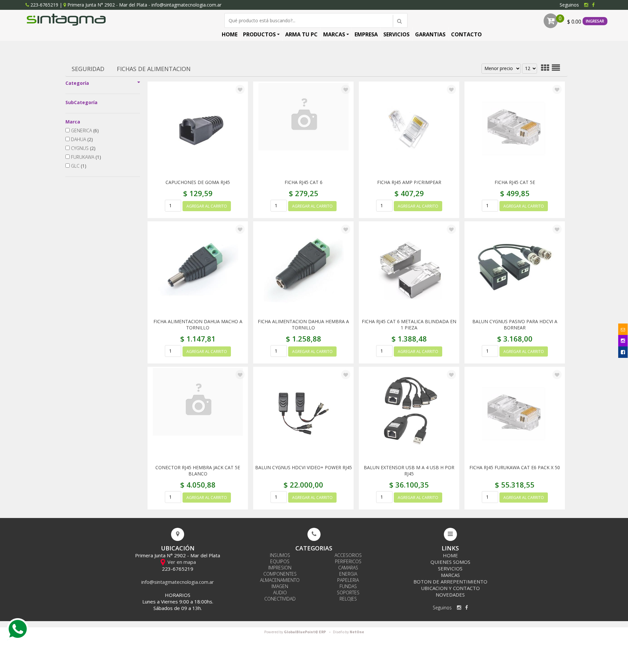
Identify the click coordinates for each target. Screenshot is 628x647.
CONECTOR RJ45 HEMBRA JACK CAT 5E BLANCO (197, 470)
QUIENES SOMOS (450, 562)
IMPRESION (279, 567)
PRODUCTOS (259, 34)
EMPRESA (366, 34)
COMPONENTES (280, 574)
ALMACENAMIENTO (280, 580)
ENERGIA (348, 574)
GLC (78, 166)
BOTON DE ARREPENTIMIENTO (450, 581)
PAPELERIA (348, 580)
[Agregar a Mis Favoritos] (240, 89)
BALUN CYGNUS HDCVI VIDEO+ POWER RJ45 (303, 467)
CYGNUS (83, 148)
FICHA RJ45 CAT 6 (304, 182)
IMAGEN (279, 586)
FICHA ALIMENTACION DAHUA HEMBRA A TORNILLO (303, 324)
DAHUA (81, 139)
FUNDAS (348, 586)
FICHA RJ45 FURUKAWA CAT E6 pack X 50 (514, 467)
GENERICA (84, 130)
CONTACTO (466, 34)
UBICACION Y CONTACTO (450, 588)
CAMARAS (348, 567)
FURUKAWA (85, 157)
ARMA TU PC (301, 34)
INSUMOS (280, 555)
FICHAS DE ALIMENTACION (154, 69)
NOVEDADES (450, 594)
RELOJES (348, 599)
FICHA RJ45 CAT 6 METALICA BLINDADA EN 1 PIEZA (409, 324)
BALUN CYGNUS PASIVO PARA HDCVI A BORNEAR (514, 324)
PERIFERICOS (348, 561)
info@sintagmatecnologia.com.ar (186, 5)
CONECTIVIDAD (280, 599)
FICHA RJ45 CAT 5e (515, 182)
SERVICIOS (396, 34)
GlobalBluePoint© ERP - (298, 632)
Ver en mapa (181, 562)
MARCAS (334, 34)
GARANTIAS (430, 34)
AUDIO (280, 592)
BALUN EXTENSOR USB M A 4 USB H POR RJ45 (409, 470)
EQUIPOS (279, 561)
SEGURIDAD (88, 69)
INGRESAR (595, 21)
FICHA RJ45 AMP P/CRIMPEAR (409, 182)
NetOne (348, 632)
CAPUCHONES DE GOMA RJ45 (198, 182)
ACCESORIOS (348, 555)
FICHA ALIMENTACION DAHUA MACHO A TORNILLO (197, 324)
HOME (229, 34)
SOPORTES (348, 592)
